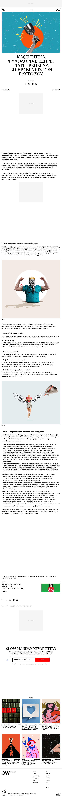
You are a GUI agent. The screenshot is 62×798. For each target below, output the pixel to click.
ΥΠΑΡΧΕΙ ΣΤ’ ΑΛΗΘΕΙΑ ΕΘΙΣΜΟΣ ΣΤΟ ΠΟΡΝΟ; (9, 727)
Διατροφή (48, 777)
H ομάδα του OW (36, 775)
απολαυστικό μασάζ (36, 253)
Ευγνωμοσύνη (24, 724)
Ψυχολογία (31, 80)
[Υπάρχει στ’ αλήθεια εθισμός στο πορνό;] (11, 711)
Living (47, 782)
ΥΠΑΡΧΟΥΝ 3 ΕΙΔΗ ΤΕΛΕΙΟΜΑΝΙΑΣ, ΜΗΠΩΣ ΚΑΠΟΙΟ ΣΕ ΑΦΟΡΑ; (49, 762)
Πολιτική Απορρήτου (37, 777)
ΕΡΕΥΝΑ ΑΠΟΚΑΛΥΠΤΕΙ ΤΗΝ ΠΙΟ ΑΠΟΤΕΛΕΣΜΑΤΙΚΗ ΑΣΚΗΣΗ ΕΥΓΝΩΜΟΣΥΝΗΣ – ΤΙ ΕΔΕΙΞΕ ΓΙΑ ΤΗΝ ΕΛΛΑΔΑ (30, 728)
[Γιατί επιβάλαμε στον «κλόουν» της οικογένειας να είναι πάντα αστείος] (31, 746)
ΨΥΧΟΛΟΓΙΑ (5, 606)
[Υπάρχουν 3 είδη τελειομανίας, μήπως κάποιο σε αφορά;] (51, 746)
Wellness (48, 775)
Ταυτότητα (35, 773)
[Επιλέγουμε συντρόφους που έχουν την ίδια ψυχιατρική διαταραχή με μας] (51, 711)
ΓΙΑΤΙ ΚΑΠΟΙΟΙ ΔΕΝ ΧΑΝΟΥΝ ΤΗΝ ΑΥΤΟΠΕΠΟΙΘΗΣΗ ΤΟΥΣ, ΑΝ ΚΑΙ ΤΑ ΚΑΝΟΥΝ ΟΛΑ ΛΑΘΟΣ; (11, 763)
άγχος (16, 364)
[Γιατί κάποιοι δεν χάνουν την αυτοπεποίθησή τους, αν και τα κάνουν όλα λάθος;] (11, 746)
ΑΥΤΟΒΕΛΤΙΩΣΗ (27, 606)
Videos (47, 787)
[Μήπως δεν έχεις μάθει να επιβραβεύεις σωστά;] (50, 588)
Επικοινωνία (35, 782)
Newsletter (35, 780)
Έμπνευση (48, 784)
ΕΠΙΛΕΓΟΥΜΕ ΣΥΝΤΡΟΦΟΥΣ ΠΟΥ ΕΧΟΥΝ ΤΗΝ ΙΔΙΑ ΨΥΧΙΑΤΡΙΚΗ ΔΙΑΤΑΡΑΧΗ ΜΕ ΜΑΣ (50, 728)
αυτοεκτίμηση (41, 356)
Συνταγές (48, 778)
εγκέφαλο (34, 448)
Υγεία (47, 771)
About (34, 771)
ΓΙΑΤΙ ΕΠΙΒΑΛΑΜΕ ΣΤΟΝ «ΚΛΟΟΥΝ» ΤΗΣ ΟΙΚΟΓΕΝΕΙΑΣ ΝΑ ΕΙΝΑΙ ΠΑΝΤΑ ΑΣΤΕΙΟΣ (29, 763)
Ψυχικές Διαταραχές (6, 724)
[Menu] (31, 10)
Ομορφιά (48, 780)
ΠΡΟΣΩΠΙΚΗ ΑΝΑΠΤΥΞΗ (15, 606)
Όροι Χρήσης (35, 778)
